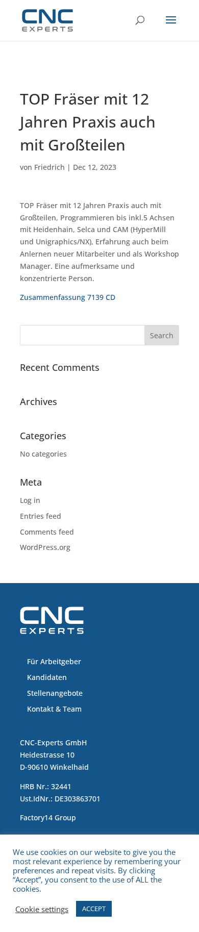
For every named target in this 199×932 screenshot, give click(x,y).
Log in (30, 500)
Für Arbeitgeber (54, 661)
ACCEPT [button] (94, 908)
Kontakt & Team (54, 709)
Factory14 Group (48, 817)
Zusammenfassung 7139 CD (67, 297)
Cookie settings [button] (41, 909)
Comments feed (47, 532)
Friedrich (49, 167)
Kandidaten (47, 677)
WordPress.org (45, 547)
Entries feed (40, 516)
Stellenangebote (55, 693)
